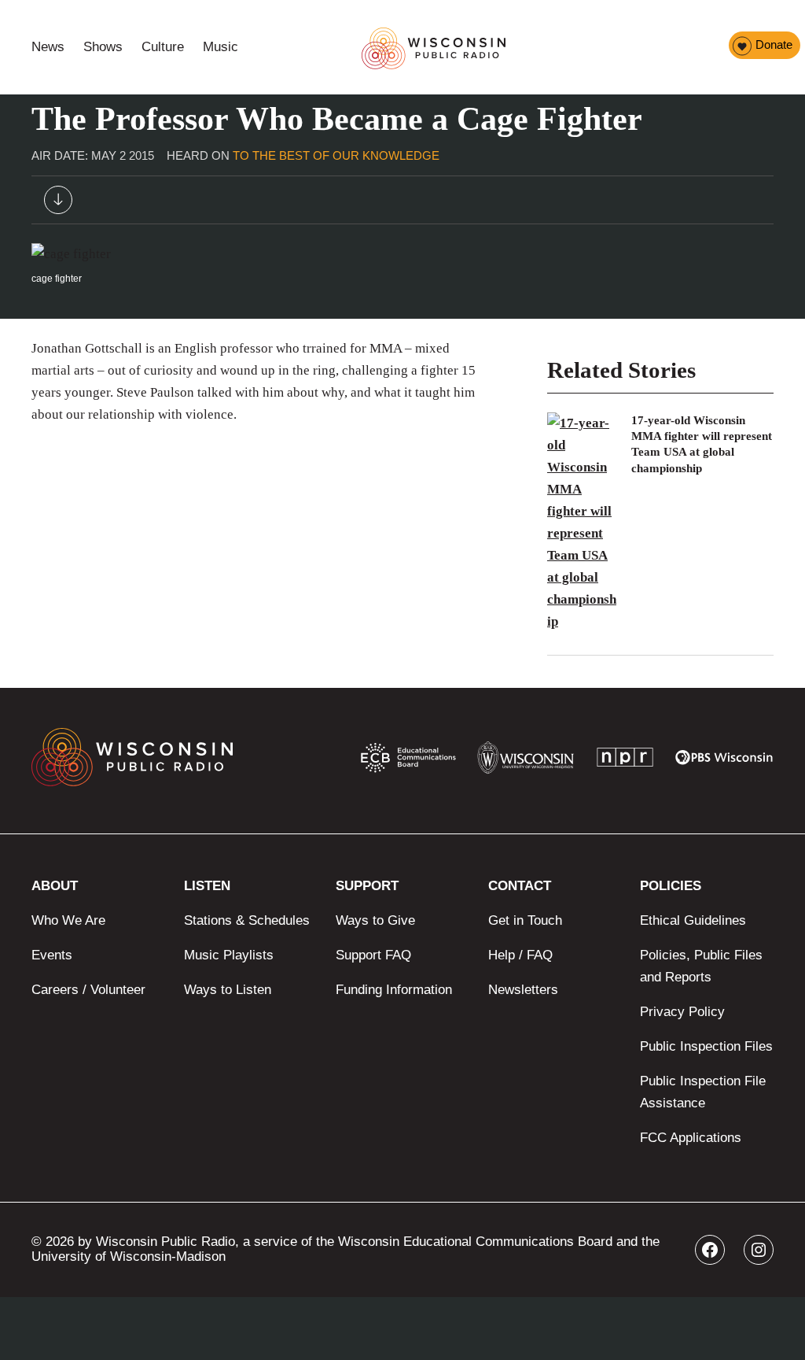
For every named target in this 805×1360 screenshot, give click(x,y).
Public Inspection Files (706, 1046)
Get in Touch (525, 920)
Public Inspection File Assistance (703, 1092)
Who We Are (68, 920)
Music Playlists (229, 955)
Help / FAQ (520, 955)
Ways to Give (375, 920)
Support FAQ (373, 955)
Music (220, 46)
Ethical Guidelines (693, 920)
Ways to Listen (227, 989)
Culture (163, 46)
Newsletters (523, 989)
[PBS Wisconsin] (724, 761)
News (47, 46)
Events (51, 955)
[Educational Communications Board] (408, 761)
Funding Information (394, 989)
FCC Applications (690, 1137)
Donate (773, 44)
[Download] (58, 203)
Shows (103, 46)
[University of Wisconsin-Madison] (525, 761)
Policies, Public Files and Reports (701, 966)
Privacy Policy (682, 1011)
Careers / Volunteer (88, 989)
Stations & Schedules (247, 920)
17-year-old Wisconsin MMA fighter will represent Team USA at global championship (701, 444)
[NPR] (625, 761)
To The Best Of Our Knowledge (336, 155)
